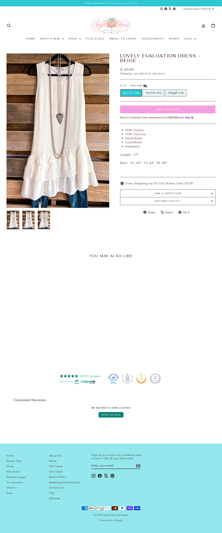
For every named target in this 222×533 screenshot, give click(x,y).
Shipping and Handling (64, 482)
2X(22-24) (176, 93)
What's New (50, 38)
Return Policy (167, 201)
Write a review (111, 414)
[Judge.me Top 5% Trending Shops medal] (155, 378)
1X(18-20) (153, 93)
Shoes (174, 38)
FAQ (52, 493)
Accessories (153, 38)
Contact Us (56, 487)
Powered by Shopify (111, 520)
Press (53, 461)
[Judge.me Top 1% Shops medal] (141, 378)
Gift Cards (56, 466)
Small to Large (123, 38)
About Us (55, 455)
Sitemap (54, 498)
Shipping (126, 73)
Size (131, 85)
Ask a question (167, 193)
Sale (188, 38)
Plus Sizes (95, 38)
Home (30, 38)
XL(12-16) (131, 93)
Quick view (31, 337)
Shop (73, 38)
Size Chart (56, 471)
